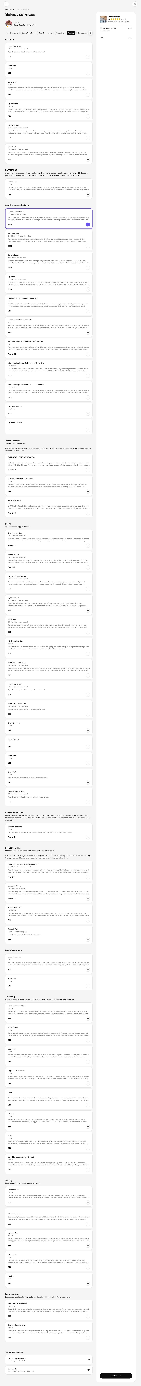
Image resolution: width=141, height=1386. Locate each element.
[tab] (11, 33)
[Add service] (88, 414)
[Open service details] (88, 57)
